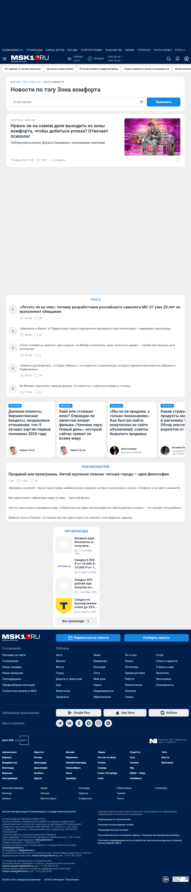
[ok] (79, 723)
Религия (130, 691)
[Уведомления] (177, 58)
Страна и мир (165, 667)
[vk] (69, 723)
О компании (10, 661)
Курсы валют (163, 50)
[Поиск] (168, 58)
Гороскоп (144, 50)
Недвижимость (13, 50)
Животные (63, 691)
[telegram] (59, 723)
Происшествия (135, 673)
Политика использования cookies (116, 824)
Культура (99, 667)
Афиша (129, 50)
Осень (129, 661)
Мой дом (99, 679)
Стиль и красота (167, 661)
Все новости (32, 82)
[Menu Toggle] (4, 58)
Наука (97, 685)
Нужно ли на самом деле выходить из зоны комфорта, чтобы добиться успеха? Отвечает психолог (59, 131)
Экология (162, 673)
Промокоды (34, 50)
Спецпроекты (165, 685)
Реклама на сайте (14, 655)
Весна (60, 667)
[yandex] (108, 723)
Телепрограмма (91, 50)
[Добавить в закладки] (178, 160)
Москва (16, 82)
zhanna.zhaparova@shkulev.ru (17, 866)
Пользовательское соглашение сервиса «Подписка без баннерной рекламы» (139, 835)
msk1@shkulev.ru (44, 840)
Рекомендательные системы (113, 830)
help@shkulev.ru (26, 850)
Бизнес (60, 661)
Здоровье (62, 697)
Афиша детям (55, 50)
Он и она (131, 655)
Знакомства (113, 50)
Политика (131, 667)
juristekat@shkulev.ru (13, 847)
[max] (89, 723)
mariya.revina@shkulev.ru (45, 855)
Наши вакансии (12, 673)
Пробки (180, 50)
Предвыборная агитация (18, 685)
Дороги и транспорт (69, 679)
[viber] (98, 723)
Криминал (100, 661)
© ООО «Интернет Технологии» (62, 879)
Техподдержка (11, 679)
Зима (96, 655)
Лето (96, 673)
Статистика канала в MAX (19, 691)
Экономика (163, 679)
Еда (58, 685)
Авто (59, 655)
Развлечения (133, 685)
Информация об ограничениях (114, 819)
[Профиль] (186, 58)
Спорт (160, 655)
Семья (129, 697)
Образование (102, 697)
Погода (72, 50)
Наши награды (12, 667)
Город (60, 673)
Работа (129, 679)
